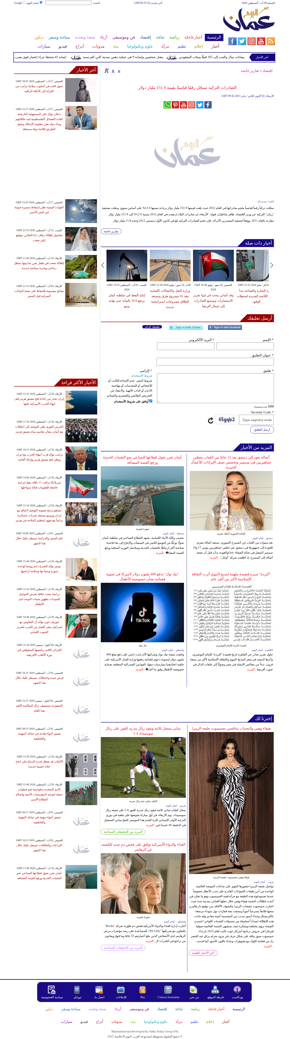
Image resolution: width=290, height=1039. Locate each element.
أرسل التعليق (262, 429)
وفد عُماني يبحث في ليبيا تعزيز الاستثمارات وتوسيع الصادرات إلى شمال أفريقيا (213, 301)
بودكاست (237, 997)
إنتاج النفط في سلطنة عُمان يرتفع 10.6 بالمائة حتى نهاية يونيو (127, 301)
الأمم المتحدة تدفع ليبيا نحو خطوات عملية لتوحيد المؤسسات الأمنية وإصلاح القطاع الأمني (39, 794)
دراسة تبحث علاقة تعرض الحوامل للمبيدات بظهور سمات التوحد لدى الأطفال (39, 599)
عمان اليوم (33, 3)
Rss (142, 997)
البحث (96, 3)
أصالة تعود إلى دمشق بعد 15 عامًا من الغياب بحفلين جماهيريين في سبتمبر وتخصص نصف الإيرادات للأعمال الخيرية (231, 462)
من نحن (194, 997)
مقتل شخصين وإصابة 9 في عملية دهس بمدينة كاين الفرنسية (138, 57)
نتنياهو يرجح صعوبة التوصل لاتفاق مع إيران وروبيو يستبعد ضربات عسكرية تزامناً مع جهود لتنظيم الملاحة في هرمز (39, 515)
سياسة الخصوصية (52, 997)
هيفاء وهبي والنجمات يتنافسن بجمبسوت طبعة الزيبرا (231, 728)
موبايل (77, 997)
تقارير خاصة (250, 71)
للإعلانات (121, 997)
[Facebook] (225, 329)
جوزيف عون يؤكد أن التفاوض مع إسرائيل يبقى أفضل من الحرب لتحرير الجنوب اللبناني (39, 627)
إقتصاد (267, 71)
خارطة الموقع (216, 997)
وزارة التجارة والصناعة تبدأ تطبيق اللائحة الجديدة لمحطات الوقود (256, 296)
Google (18, 3)
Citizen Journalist (168, 997)
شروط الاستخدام (141, 375)
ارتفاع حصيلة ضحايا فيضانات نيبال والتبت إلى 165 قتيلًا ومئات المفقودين (241, 57)
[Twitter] (186, 329)
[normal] (112, 70)
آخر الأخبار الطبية (203, 953)
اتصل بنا (99, 997)
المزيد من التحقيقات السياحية (123, 831)
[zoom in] (106, 70)
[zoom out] (119, 70)
